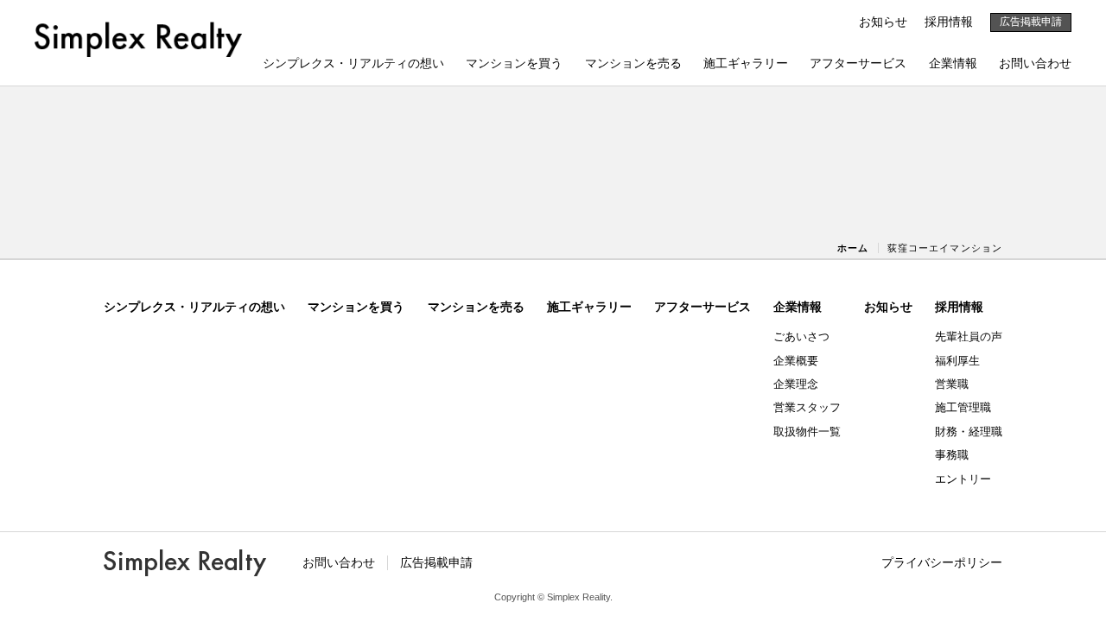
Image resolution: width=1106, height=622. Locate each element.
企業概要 (795, 360)
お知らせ (883, 22)
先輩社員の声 (968, 336)
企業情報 (953, 63)
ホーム (852, 248)
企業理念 (795, 384)
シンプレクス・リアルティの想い (353, 63)
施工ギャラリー (745, 63)
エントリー (963, 479)
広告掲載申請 (1031, 21)
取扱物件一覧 (807, 431)
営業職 (952, 384)
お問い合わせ (1035, 63)
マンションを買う (514, 63)
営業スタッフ (807, 407)
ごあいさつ (801, 336)
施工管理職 (963, 407)
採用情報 (949, 22)
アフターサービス (858, 63)
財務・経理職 (968, 431)
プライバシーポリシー (941, 562)
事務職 (952, 454)
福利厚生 (957, 360)
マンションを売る (633, 63)
